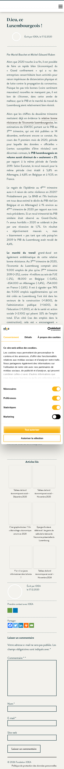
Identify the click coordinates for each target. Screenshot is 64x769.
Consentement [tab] (11, 337)
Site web (12, 732)
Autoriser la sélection (32, 438)
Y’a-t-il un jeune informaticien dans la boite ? (21, 574)
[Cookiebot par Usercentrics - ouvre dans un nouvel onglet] (48, 329)
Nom (11, 704)
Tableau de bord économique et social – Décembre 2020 (20, 493)
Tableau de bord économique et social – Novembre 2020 (44, 493)
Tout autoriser (32, 429)
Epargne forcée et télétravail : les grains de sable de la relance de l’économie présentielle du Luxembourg (43, 534)
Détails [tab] (28, 337)
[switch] (56, 398)
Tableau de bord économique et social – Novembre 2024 (44, 574)
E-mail (11, 718)
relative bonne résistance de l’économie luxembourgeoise (32, 120)
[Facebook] (10, 625)
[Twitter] (15, 625)
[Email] (31, 625)
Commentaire (15, 658)
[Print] (26, 625)
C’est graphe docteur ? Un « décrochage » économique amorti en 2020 (20, 530)
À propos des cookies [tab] (49, 337)
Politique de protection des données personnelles (34, 766)
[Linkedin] (20, 625)
